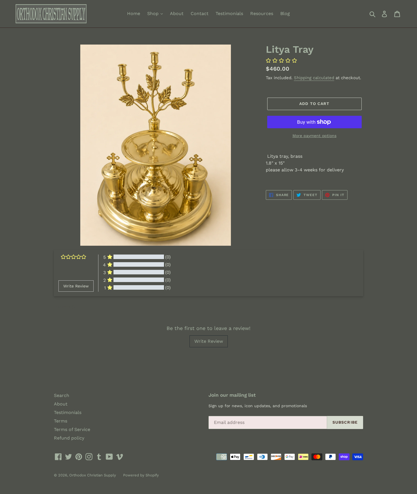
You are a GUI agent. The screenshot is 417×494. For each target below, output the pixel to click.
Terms (60, 421)
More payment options (314, 135)
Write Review (208, 341)
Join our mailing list (232, 395)
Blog (285, 13)
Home (133, 13)
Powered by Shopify (141, 475)
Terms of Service (72, 429)
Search (61, 395)
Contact (199, 13)
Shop (153, 13)
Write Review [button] (76, 286)
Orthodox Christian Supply (92, 475)
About (177, 13)
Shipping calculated (314, 77)
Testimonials (229, 13)
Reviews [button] (65, 306)
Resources (261, 13)
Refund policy (69, 438)
